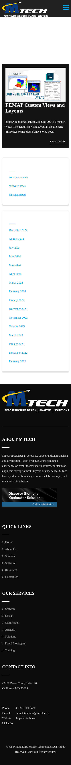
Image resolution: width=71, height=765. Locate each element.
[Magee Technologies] (25, 9)
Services (10, 556)
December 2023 (18, 308)
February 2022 (17, 361)
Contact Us (11, 576)
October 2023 (17, 326)
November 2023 (18, 317)
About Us (10, 549)
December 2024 (18, 230)
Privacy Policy (47, 751)
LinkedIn (7, 723)
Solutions (10, 636)
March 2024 (16, 282)
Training (10, 650)
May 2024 (15, 265)
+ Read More (58, 141)
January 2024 (16, 300)
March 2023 (16, 335)
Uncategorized (17, 194)
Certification (12, 622)
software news (17, 185)
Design (9, 615)
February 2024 (17, 291)
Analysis (10, 629)
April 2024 (15, 273)
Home (8, 542)
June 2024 (15, 256)
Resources (11, 570)
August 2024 (16, 238)
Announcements (18, 177)
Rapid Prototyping (15, 643)
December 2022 (18, 352)
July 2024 (14, 247)
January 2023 (16, 343)
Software (10, 563)
